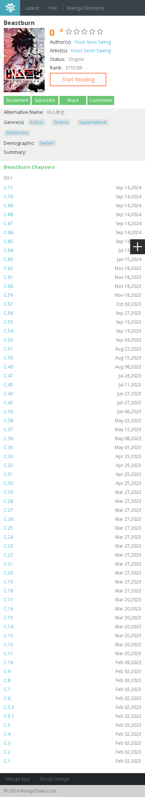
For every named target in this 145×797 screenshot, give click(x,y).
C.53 (72, 340)
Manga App (18, 779)
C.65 (72, 241)
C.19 (72, 582)
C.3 (72, 743)
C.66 (72, 232)
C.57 (72, 304)
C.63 (72, 259)
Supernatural (92, 122)
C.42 (72, 402)
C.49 (72, 367)
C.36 (72, 438)
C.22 (72, 555)
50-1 (8, 178)
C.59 (72, 295)
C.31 (72, 474)
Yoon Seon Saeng (92, 42)
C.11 (72, 653)
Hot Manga (53, 8)
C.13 (72, 635)
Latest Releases (32, 8)
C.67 (72, 223)
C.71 (72, 187)
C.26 (72, 519)
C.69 (72, 205)
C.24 (72, 537)
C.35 (72, 447)
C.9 (72, 671)
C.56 (72, 313)
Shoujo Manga (54, 779)
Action (36, 122)
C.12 (72, 644)
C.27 (72, 510)
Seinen (47, 143)
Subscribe (45, 100)
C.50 (72, 358)
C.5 (72, 725)
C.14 (72, 626)
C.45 (72, 385)
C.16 (72, 608)
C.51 (72, 349)
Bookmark (17, 100)
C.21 (72, 564)
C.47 (72, 376)
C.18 (72, 591)
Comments (100, 100)
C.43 (72, 393)
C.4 (72, 734)
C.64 (72, 250)
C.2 (72, 752)
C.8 (72, 680)
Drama (61, 122)
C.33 (72, 456)
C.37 (72, 429)
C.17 (72, 600)
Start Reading (78, 79)
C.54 (72, 331)
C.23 (72, 546)
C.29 (72, 492)
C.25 (72, 528)
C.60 (72, 286)
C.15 (72, 617)
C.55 (72, 322)
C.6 (72, 698)
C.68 (72, 214)
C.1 (72, 761)
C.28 (72, 501)
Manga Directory (85, 7)
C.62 (72, 268)
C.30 (72, 483)
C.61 (72, 277)
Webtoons (17, 133)
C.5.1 (72, 716)
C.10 (72, 662)
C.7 (72, 689)
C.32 (72, 465)
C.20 (72, 573)
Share (73, 100)
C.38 (72, 420)
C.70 (72, 196)
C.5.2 (72, 707)
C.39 (72, 411)
